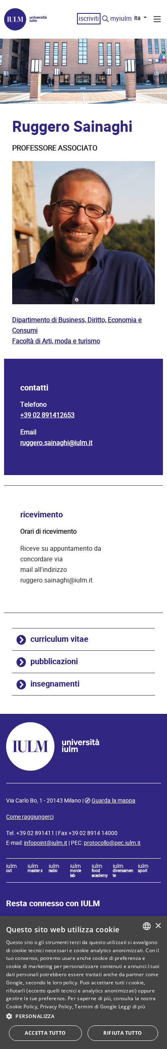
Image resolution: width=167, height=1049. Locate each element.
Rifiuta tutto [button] (122, 1032)
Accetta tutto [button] (45, 1032)
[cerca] (105, 19)
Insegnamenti (54, 684)
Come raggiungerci (30, 817)
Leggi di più (132, 1006)
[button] (83, 1016)
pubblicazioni (54, 661)
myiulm (121, 18)
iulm (11, 868)
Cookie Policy (21, 1006)
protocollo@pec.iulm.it (112, 843)
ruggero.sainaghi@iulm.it (56, 442)
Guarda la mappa (113, 800)
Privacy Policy (56, 1006)
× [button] (158, 926)
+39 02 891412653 (47, 415)
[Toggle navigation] (157, 20)
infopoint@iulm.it (45, 843)
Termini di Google (96, 1006)
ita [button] (138, 18)
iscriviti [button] (89, 18)
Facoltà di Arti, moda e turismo (56, 341)
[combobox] (147, 926)
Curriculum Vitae (59, 639)
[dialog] (83, 982)
